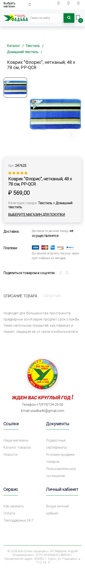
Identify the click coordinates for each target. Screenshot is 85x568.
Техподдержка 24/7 (19, 520)
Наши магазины (16, 440)
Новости (10, 454)
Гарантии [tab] (52, 296)
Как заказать (14, 506)
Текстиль (33, 46)
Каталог (13, 46)
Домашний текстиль (22, 52)
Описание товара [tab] (20, 296)
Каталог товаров (17, 447)
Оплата (9, 513)
